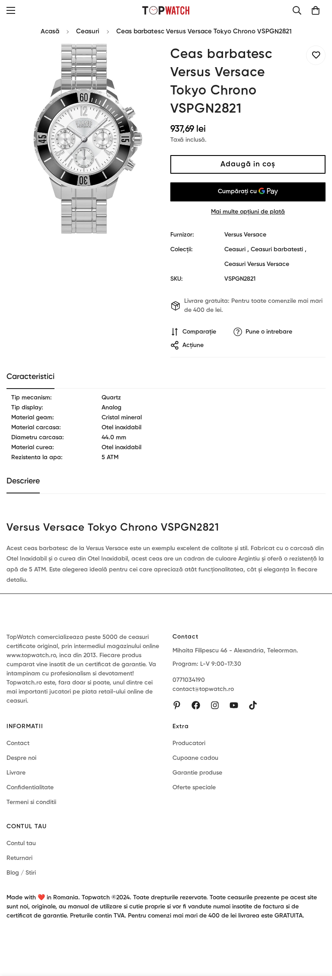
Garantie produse (197, 773)
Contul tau (21, 843)
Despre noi (21, 758)
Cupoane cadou (195, 758)
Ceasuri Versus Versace (256, 264)
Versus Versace (245, 235)
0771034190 (188, 680)
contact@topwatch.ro (203, 689)
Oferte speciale (194, 788)
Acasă (50, 31)
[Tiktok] (253, 705)
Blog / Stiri (21, 873)
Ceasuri (87, 31)
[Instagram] (215, 705)
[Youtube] (234, 705)
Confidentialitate (30, 788)
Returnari (19, 858)
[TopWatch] (166, 10)
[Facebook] (196, 705)
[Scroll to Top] (315, 929)
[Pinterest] (176, 705)
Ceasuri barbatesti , (278, 249)
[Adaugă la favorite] (316, 55)
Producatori (188, 743)
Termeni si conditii (31, 802)
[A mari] (143, 61)
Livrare (16, 773)
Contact (17, 743)
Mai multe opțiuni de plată (248, 212)
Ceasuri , (236, 249)
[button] (316, 10)
